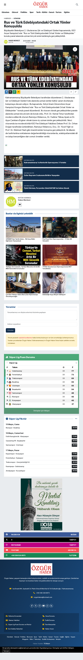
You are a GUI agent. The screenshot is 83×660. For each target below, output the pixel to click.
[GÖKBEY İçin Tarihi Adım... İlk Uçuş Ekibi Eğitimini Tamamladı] (23, 227)
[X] (36, 606)
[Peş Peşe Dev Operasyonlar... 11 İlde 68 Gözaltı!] (59, 227)
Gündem (5, 12)
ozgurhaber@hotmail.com (43, 597)
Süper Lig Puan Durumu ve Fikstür (19, 624)
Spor (32, 12)
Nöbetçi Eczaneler (15, 616)
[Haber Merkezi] (11, 201)
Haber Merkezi (24, 200)
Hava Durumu (50, 616)
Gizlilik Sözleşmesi (48, 639)
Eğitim (66, 12)
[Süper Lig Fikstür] (76, 419)
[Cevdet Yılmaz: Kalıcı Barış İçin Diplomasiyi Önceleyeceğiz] (23, 283)
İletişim (58, 639)
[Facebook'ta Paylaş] (6, 92)
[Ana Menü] (5, 5)
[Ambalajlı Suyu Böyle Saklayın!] (59, 283)
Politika (24, 12)
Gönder (10, 330)
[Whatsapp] (47, 606)
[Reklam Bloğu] (41, 504)
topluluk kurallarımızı (25, 337)
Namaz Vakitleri (14, 620)
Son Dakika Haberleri (15, 629)
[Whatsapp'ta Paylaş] (14, 92)
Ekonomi (30, 637)
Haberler (7, 18)
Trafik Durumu (50, 620)
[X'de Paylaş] (10, 92)
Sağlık (62, 637)
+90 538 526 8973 (43, 593)
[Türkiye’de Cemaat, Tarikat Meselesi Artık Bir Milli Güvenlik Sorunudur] (23, 255)
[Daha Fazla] (18, 92)
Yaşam (73, 637)
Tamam (6, 651)
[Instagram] (39, 606)
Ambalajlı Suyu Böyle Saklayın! (53, 294)
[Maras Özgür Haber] (40, 4)
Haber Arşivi (49, 629)
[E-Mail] (20, 205)
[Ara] (77, 4)
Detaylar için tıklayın (42, 411)
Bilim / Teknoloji (35, 639)
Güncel (15, 12)
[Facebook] (32, 606)
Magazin (25, 639)
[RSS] (51, 606)
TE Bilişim (47, 643)
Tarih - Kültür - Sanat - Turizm (48, 12)
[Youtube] (43, 606)
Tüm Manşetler (50, 624)
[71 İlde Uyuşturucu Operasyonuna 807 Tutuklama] (59, 255)
